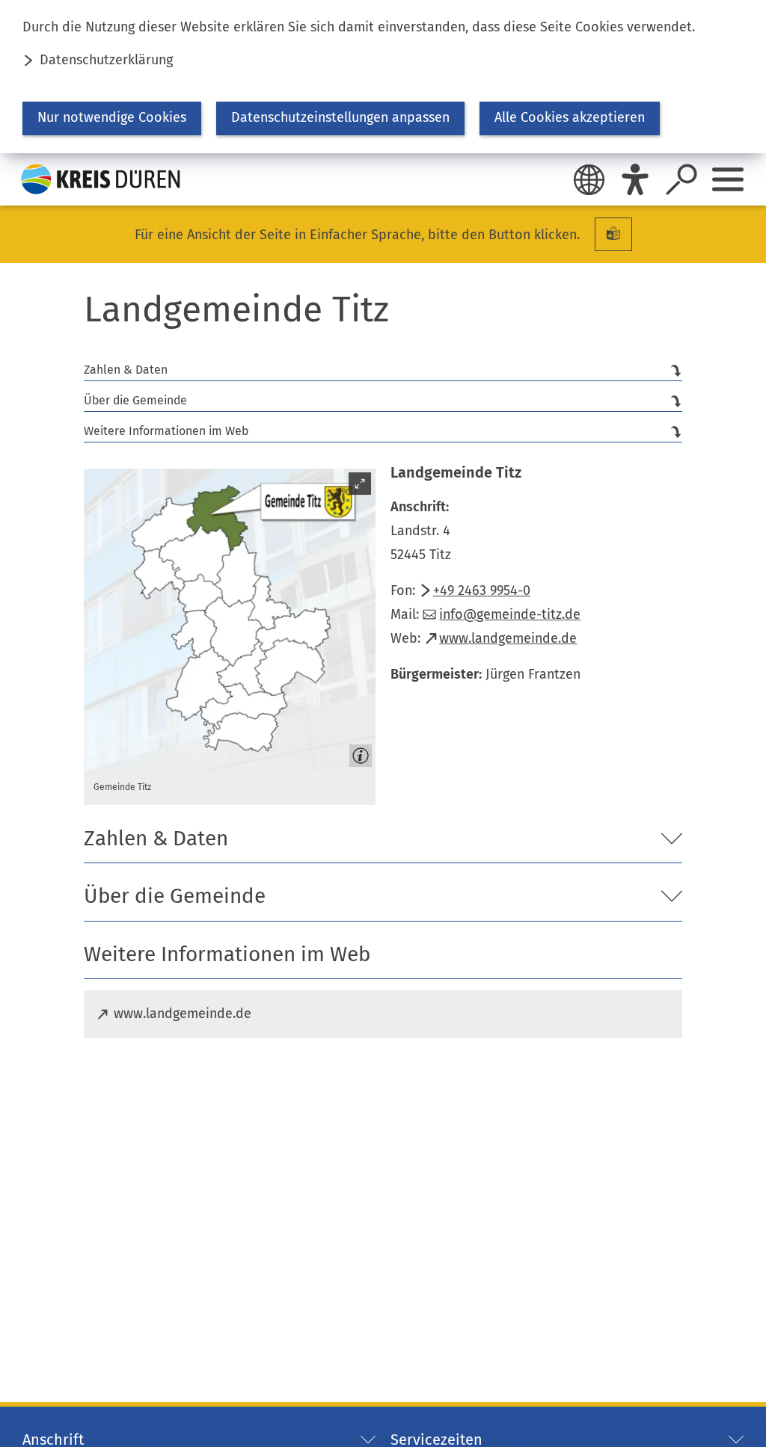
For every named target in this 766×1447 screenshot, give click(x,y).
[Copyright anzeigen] (358, 753)
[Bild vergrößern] (230, 620)
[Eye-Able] (635, 179)
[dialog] (383, 76)
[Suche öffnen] (681, 179)
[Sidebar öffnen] (728, 179)
